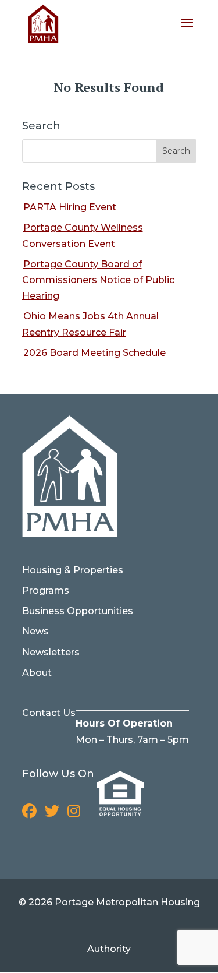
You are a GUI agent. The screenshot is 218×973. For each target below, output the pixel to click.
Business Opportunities (77, 610)
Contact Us (49, 712)
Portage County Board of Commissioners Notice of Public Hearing (98, 280)
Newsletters (51, 652)
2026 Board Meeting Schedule (94, 352)
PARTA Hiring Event (69, 207)
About (37, 672)
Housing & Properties (72, 570)
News (35, 631)
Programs (45, 590)
